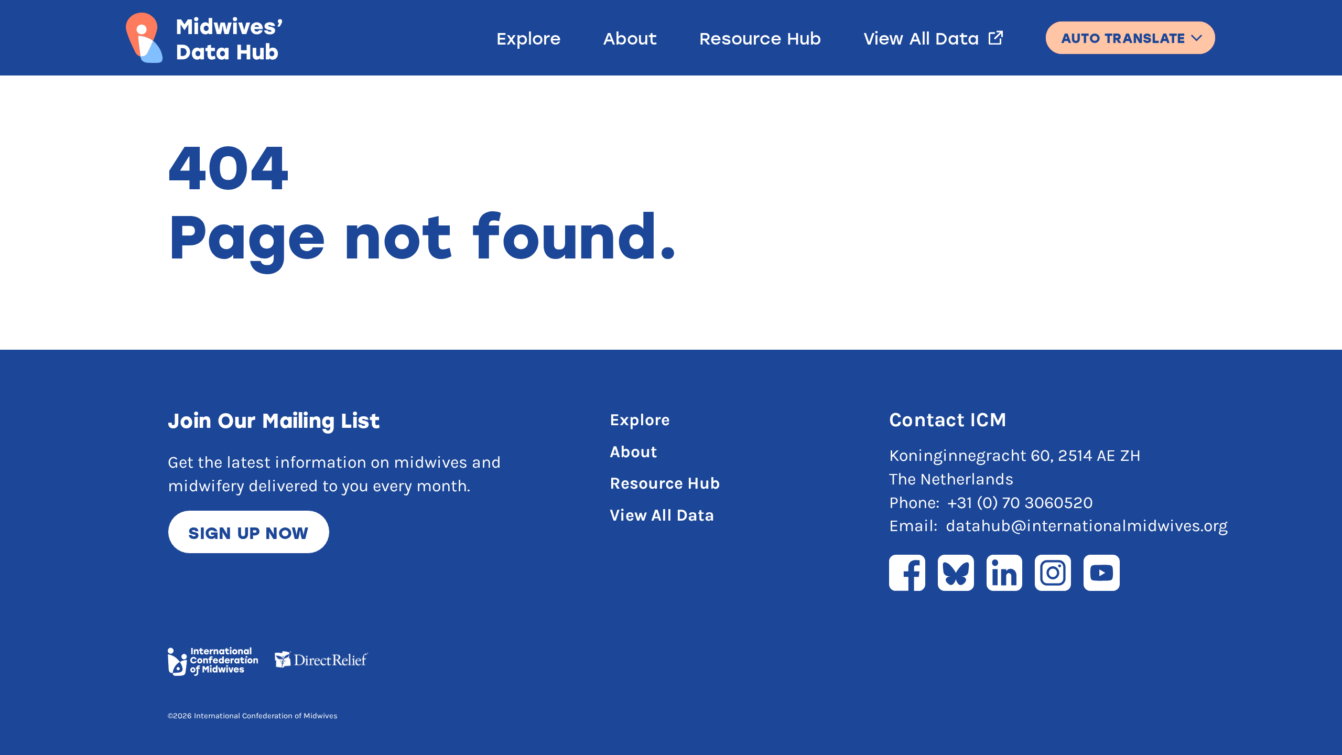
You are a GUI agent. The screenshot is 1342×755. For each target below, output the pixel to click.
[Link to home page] (204, 38)
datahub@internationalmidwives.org (1087, 525)
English (1130, 30)
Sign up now (248, 532)
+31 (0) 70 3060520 (1020, 502)
